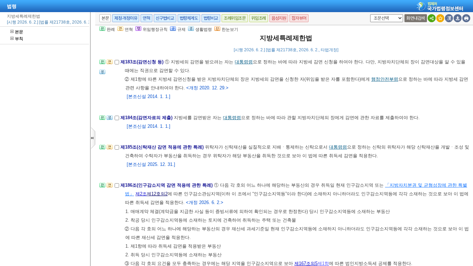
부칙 (19, 38)
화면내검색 (416, 18)
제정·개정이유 (125, 18)
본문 (19, 31)
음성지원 (278, 18)
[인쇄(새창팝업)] (466, 18)
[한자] (449, 18)
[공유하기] (432, 18)
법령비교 (211, 18)
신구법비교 (165, 18)
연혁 (146, 18)
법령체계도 (189, 18)
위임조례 (258, 18)
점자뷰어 (299, 18)
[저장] (458, 18)
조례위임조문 (235, 18)
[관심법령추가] (440, 18)
